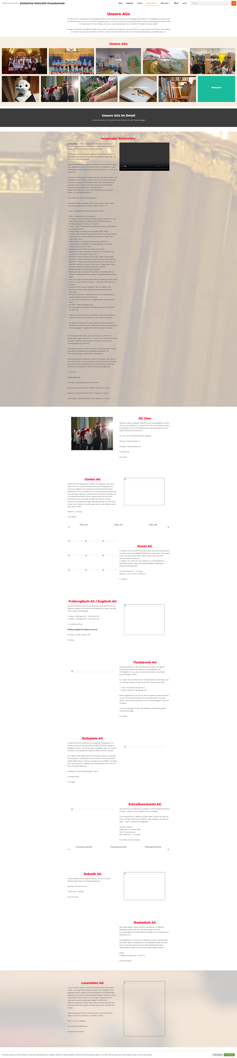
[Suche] (233, 3)
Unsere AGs (150, 3)
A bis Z (139, 3)
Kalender (129, 3)
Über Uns (164, 3)
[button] (69, 527)
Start (120, 3)
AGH (89, 338)
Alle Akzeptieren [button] (229, 1054)
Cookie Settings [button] (217, 1054)
